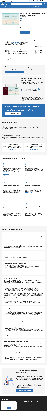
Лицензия (14, 401)
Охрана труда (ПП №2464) (33, 6)
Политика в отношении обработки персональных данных (17, 405)
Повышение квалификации (24, 6)
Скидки (39, 6)
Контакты (36, 402)
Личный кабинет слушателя (34, 208)
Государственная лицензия (13, 144)
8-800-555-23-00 (33, 0)
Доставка (43, 6)
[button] (44, 4)
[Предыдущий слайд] (3, 19)
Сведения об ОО (3, 6)
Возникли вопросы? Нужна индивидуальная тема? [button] (22, 107)
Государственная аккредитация (36, 144)
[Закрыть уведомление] (15, 402)
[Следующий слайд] (17, 19)
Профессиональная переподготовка (12, 6)
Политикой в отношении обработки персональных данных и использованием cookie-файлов (9, 405)
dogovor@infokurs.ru (41, 0)
